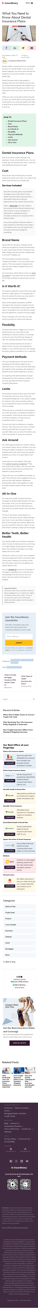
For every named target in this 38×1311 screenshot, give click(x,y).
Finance (8, 918)
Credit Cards (10, 912)
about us (22, 1294)
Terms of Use (24, 1139)
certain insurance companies (16, 464)
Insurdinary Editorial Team (17, 61)
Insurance (14, 662)
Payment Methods (15, 134)
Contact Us (26, 1129)
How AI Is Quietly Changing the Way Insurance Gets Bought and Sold (30, 1081)
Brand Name (13, 126)
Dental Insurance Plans (17, 121)
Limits (10, 137)
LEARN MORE (10, 763)
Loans (7, 943)
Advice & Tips (15, 660)
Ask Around (12, 140)
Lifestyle (8, 937)
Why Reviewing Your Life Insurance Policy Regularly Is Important (18, 723)
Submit (19, 643)
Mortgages (9, 949)
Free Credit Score (11, 1129)
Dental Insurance (27, 660)
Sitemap (7, 1132)
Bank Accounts (21, 1108)
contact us (12, 569)
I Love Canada (10, 925)
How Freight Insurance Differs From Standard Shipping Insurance (18, 731)
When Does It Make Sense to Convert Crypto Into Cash (18, 716)
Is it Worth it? (13, 129)
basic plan (14, 206)
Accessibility (9, 1142)
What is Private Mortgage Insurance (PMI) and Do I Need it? (10, 680)
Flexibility (12, 132)
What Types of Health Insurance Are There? (26, 680)
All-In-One (12, 142)
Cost (10, 124)
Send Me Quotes (19, 1043)
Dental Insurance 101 (14, 667)
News (7, 955)
